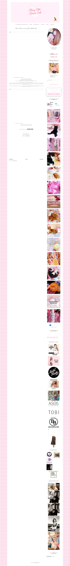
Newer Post (11, 159)
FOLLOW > (43, 24)
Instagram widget (54, 327)
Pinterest (22, 77)
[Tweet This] (29, 129)
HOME (31, 24)
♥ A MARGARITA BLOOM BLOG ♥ (22, 24)
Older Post (41, 159)
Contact (52, 24)
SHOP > (47, 24)
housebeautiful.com (17, 77)
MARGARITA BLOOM (36, 562)
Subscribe (54, 94)
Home (26, 159)
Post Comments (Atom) (14, 160)
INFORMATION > (36, 24)
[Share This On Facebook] (28, 129)
